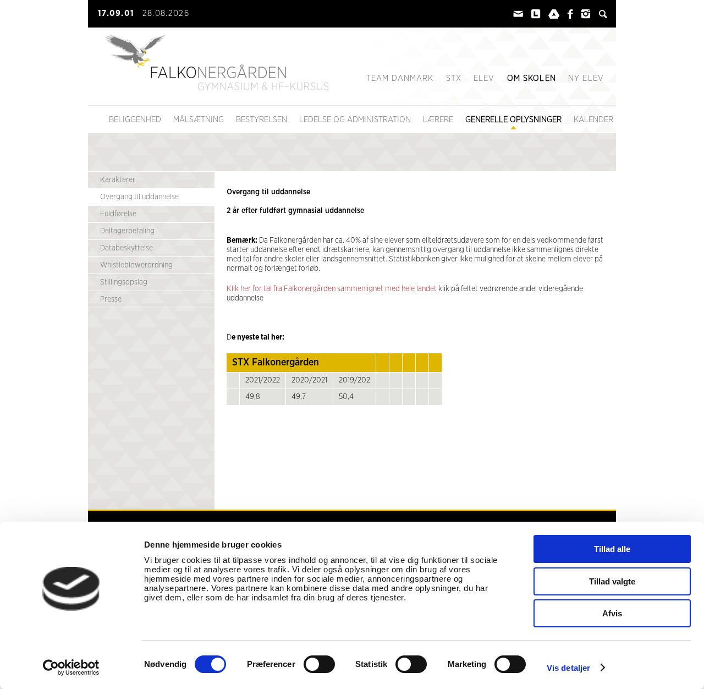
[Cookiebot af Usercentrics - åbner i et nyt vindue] (71, 667)
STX (453, 78)
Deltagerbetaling (127, 231)
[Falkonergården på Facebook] (570, 16)
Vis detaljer (568, 667)
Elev (484, 78)
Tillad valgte (612, 581)
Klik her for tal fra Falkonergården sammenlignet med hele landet (332, 289)
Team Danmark (400, 78)
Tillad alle (612, 549)
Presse (111, 299)
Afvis (612, 613)
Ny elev (586, 78)
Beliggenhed (135, 120)
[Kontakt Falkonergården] (518, 16)
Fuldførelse (118, 214)
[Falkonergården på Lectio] (536, 16)
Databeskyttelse (126, 248)
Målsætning (198, 120)
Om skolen (531, 78)
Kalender (593, 120)
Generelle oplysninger (513, 120)
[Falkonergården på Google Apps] (553, 16)
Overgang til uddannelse (139, 197)
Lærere (438, 120)
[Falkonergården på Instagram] (586, 16)
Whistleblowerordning (136, 265)
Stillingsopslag (123, 282)
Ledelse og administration (355, 120)
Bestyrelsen (261, 120)
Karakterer (117, 180)
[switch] (319, 664)
